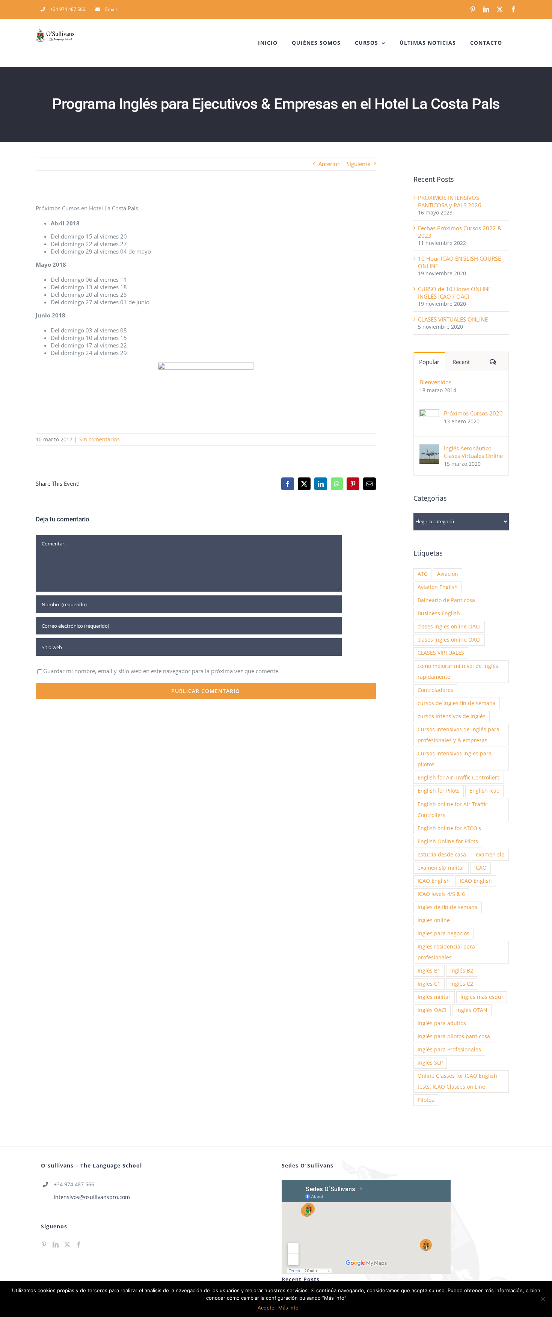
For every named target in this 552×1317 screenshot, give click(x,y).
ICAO (480, 867)
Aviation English (438, 587)
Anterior (328, 164)
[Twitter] (67, 1244)
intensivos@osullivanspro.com (92, 1197)
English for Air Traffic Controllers (459, 777)
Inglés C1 (429, 983)
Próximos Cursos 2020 (473, 413)
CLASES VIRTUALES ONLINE (453, 319)
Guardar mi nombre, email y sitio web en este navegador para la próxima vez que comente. (161, 671)
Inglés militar (434, 997)
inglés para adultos (442, 1023)
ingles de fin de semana (448, 907)
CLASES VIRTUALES (441, 652)
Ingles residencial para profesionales (446, 952)
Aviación (447, 574)
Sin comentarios (99, 439)
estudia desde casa (442, 854)
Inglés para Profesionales (449, 1049)
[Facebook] (79, 1244)
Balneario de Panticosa (446, 600)
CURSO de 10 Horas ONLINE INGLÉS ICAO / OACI (454, 292)
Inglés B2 (461, 970)
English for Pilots (439, 790)
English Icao (484, 790)
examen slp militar (441, 867)
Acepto (266, 1308)
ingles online (434, 920)
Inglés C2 (461, 983)
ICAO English (434, 880)
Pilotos (426, 1099)
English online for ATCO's (449, 828)
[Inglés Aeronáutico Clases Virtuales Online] (429, 448)
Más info (288, 1308)
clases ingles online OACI (449, 626)
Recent (461, 361)
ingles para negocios (443, 933)
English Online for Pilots (448, 841)
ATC (422, 574)
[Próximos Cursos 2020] (429, 413)
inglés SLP (430, 1062)
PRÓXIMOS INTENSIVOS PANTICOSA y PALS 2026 (449, 201)
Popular (429, 361)
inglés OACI (432, 1010)
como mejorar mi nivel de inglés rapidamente (458, 671)
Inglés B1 (429, 970)
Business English (439, 613)
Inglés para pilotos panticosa (454, 1036)
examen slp (490, 854)
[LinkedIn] (56, 1244)
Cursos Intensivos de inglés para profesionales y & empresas (458, 735)
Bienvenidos (435, 382)
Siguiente (358, 164)
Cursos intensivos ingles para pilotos (455, 759)
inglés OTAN (471, 1010)
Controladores (435, 690)
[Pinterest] (44, 1244)
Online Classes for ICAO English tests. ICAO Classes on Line (457, 1081)
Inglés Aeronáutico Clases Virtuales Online (473, 451)
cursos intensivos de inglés (452, 716)
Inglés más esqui (481, 997)
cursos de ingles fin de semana (457, 703)
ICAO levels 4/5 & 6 (441, 894)
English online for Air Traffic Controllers (453, 810)
